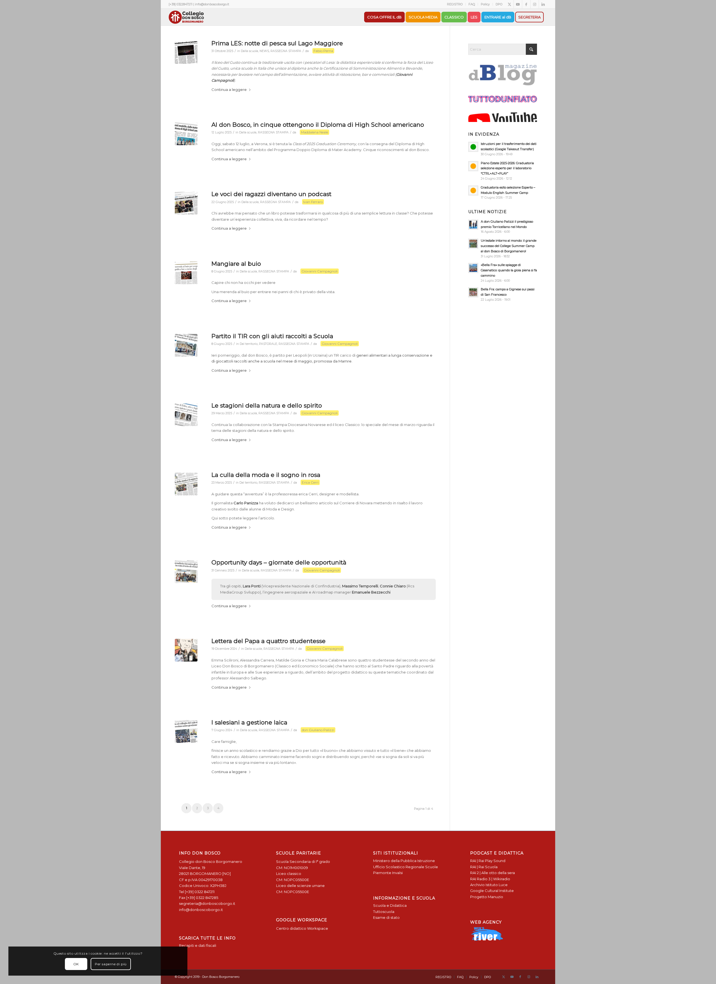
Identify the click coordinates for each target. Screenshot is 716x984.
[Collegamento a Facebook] (526, 4)
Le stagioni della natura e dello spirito (266, 405)
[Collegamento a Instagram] (535, 4)
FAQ (471, 4)
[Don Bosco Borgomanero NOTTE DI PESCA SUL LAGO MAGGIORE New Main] (186, 52)
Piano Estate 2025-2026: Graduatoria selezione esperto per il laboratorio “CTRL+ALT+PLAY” (507, 168)
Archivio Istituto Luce (489, 884)
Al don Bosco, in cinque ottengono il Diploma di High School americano (317, 124)
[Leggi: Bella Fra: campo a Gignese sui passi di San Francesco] (473, 292)
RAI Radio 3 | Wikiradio (490, 879)
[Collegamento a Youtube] (518, 4)
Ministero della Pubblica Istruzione (404, 860)
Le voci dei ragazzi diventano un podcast (271, 193)
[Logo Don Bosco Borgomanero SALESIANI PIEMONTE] (186, 17)
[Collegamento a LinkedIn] (543, 4)
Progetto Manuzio (486, 896)
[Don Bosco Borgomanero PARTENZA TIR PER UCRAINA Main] (186, 345)
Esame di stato (386, 917)
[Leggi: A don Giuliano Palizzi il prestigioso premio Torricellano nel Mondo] (473, 225)
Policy (485, 4)
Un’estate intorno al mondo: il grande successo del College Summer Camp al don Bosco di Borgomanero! (508, 246)
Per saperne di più (111, 964)
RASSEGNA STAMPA (285, 51)
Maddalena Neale (314, 132)
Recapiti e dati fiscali (197, 945)
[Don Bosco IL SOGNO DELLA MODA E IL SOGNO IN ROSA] (186, 484)
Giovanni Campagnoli (320, 271)
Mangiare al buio (236, 263)
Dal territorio (249, 344)
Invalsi (397, 872)
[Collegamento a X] (509, 4)
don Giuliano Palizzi (318, 730)
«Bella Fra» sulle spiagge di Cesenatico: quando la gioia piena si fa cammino (509, 270)
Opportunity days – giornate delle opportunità (278, 562)
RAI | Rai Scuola (484, 867)
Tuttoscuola (383, 911)
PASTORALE (268, 344)
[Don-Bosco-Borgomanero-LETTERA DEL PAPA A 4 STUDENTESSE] (186, 650)
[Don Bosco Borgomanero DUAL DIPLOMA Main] (186, 134)
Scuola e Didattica (390, 905)
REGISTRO (455, 4)
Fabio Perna (323, 51)
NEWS (264, 51)
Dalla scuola (249, 51)
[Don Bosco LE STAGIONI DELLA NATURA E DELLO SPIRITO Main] (186, 414)
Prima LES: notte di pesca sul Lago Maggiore (277, 43)
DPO (499, 4)
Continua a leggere (229, 89)
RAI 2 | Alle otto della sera (492, 872)
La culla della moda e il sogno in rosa (265, 474)
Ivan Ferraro (313, 202)
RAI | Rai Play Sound (487, 860)
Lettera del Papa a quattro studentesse (268, 640)
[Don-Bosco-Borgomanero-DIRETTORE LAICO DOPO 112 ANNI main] (186, 731)
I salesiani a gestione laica (249, 722)
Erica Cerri (310, 482)
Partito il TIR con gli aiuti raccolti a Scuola (272, 336)
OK (76, 964)
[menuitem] (455, 4)
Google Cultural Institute (492, 890)
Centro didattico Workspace (302, 928)
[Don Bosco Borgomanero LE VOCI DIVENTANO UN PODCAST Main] (186, 203)
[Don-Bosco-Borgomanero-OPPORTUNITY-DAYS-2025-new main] (186, 571)
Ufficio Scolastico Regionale (398, 867)
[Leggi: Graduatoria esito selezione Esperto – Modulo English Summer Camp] (473, 190)
